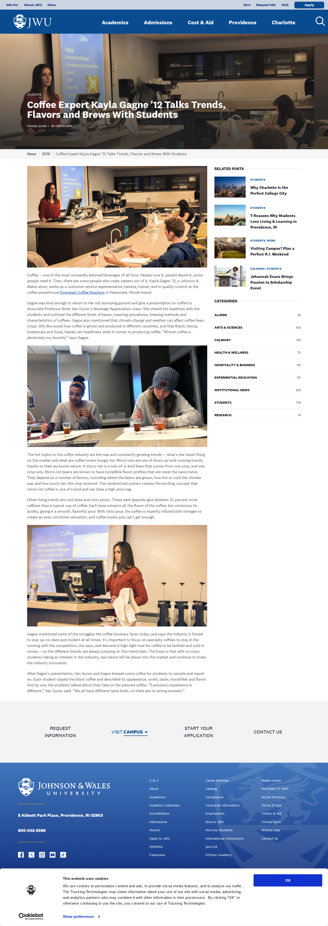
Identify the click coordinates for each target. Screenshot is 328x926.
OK (288, 880)
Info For (12, 5)
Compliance (214, 797)
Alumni (154, 830)
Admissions (158, 22)
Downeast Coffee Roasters (82, 292)
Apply (309, 5)
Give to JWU (215, 822)
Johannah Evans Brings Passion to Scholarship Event (271, 282)
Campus (133, 732)
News (52, 5)
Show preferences (78, 916)
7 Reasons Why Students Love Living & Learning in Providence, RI (273, 221)
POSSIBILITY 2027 (274, 788)
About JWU (33, 5)
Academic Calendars (164, 805)
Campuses (157, 855)
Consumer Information (223, 805)
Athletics (156, 846)
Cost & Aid (200, 22)
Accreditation (159, 813)
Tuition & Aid (271, 813)
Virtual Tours (271, 822)
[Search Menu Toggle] (318, 21)
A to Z (153, 780)
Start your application (198, 732)
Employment (215, 813)
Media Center (271, 780)
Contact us (268, 732)
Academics (115, 22)
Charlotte (283, 22)
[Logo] (32, 19)
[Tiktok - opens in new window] (63, 855)
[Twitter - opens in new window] (31, 855)
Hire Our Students (219, 830)
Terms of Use (271, 805)
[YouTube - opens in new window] (52, 855)
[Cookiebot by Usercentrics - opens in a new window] (31, 916)
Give (246, 5)
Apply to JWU (159, 838)
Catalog (211, 788)
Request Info (266, 5)
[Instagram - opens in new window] (42, 855)
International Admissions (224, 838)
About (153, 788)
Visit (285, 5)
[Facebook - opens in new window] (21, 855)
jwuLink (211, 846)
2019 (46, 153)
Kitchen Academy (219, 855)
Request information (60, 732)
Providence (242, 22)
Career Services (217, 780)
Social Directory (273, 797)
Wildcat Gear (270, 830)
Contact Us (269, 838)
